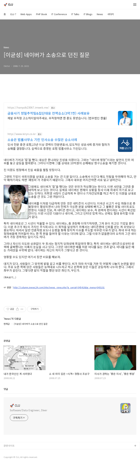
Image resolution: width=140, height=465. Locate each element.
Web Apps (26, 14)
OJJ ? (13, 14)
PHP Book (41, 14)
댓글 (6, 389)
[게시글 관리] (22, 309)
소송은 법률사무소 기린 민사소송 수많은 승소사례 (42, 139)
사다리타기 (9, 452)
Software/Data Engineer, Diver (28, 410)
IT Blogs (88, 14)
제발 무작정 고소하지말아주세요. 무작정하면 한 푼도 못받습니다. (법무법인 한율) (57, 118)
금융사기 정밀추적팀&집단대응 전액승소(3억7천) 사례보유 (48, 113)
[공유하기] (17, 309)
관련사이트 (9, 445)
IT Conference (59, 14)
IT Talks (75, 14)
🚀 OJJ (8, 5)
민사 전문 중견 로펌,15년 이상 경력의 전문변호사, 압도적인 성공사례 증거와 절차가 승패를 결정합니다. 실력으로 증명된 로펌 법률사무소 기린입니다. (58, 146)
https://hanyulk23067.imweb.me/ (28, 107)
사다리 (110, 14)
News (100, 14)
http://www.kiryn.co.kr (21, 134)
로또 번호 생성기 (12, 457)
